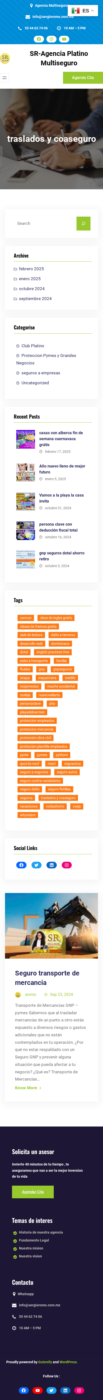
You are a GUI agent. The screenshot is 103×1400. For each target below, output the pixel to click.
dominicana (60, 644)
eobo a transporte (34, 661)
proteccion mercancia (37, 729)
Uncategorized (35, 382)
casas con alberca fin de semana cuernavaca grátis (61, 438)
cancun (26, 618)
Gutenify (45, 1362)
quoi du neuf (29, 764)
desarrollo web (31, 644)
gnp (42, 669)
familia (61, 661)
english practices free (52, 652)
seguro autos (67, 772)
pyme (24, 755)
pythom (62, 755)
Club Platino (33, 345)
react (52, 764)
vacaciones (29, 806)
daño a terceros (63, 635)
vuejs (77, 806)
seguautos (72, 764)
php (52, 703)
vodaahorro (55, 806)
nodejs (25, 695)
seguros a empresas (41, 372)
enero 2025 (30, 278)
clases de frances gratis (38, 626)
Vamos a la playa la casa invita (61, 498)
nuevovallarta (49, 695)
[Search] (83, 224)
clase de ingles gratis (56, 618)
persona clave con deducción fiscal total (58, 527)
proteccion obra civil (35, 738)
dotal (24, 652)
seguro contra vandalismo (40, 781)
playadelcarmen (32, 712)
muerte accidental (61, 686)
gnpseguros (62, 669)
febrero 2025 (31, 268)
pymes (42, 755)
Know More (26, 1087)
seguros (26, 798)
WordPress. (69, 1362)
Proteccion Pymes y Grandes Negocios (46, 359)
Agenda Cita (83, 77)
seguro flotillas (59, 789)
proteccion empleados (37, 721)
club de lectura (31, 635)
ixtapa (25, 678)
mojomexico (29, 686)
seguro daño (30, 789)
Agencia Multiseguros (52, 5)
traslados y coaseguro (58, 798)
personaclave (30, 703)
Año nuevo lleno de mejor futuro (62, 469)
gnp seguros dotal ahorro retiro (61, 556)
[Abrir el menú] (4, 77)
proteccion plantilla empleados (43, 746)
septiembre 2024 (35, 298)
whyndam (28, 815)
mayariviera (47, 678)
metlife (70, 678)
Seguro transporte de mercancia (47, 978)
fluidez (25, 669)
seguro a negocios (34, 772)
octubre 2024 (32, 288)
